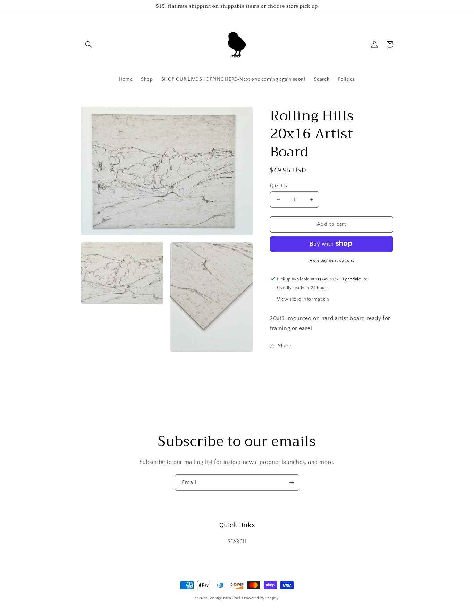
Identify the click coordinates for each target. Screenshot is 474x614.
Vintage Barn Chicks (226, 598)
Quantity (279, 185)
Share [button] (284, 346)
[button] (88, 44)
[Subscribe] (291, 482)
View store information (303, 299)
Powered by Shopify (261, 598)
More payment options (331, 260)
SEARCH (237, 541)
